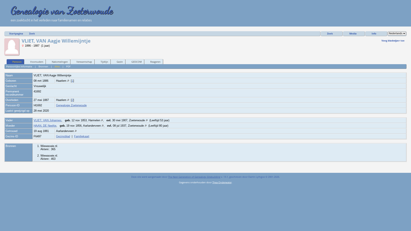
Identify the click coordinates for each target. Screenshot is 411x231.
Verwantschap (84, 61)
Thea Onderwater (222, 182)
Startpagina (16, 33)
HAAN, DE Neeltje (45, 125)
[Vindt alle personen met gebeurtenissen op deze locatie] (68, 80)
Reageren (155, 61)
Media (353, 33)
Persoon (17, 61)
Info (374, 33)
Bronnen (43, 66)
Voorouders (36, 61)
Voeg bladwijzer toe (393, 40)
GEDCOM (136, 61)
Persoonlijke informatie (19, 66)
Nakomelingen (60, 61)
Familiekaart (81, 136)
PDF (68, 66)
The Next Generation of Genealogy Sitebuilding (194, 176)
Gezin (120, 61)
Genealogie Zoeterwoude (71, 105)
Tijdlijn (104, 61)
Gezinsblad (63, 136)
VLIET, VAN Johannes (47, 120)
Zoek (32, 33)
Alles (57, 66)
